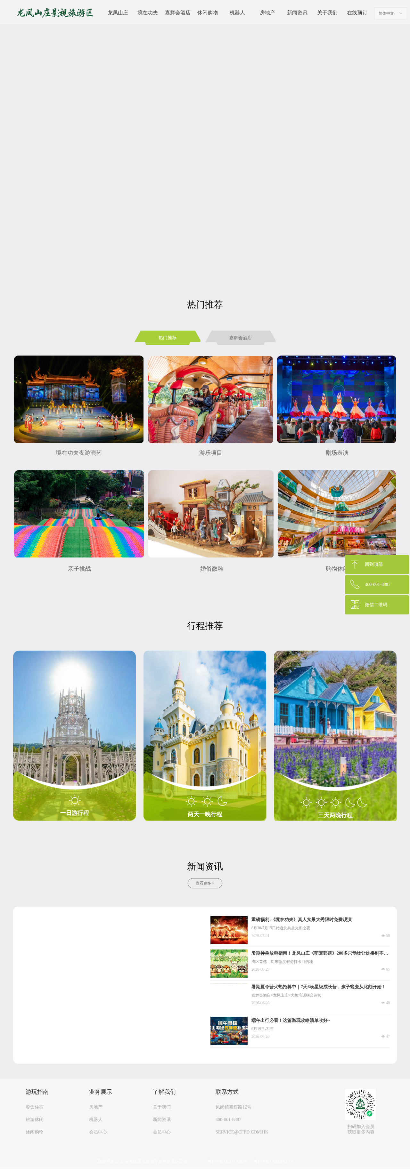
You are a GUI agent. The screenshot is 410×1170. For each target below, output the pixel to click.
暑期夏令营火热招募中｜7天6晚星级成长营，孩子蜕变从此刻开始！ (318, 986)
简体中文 (386, 13)
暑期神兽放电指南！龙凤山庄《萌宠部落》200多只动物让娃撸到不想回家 (319, 954)
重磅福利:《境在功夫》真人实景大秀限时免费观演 (301, 919)
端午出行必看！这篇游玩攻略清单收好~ (290, 1020)
